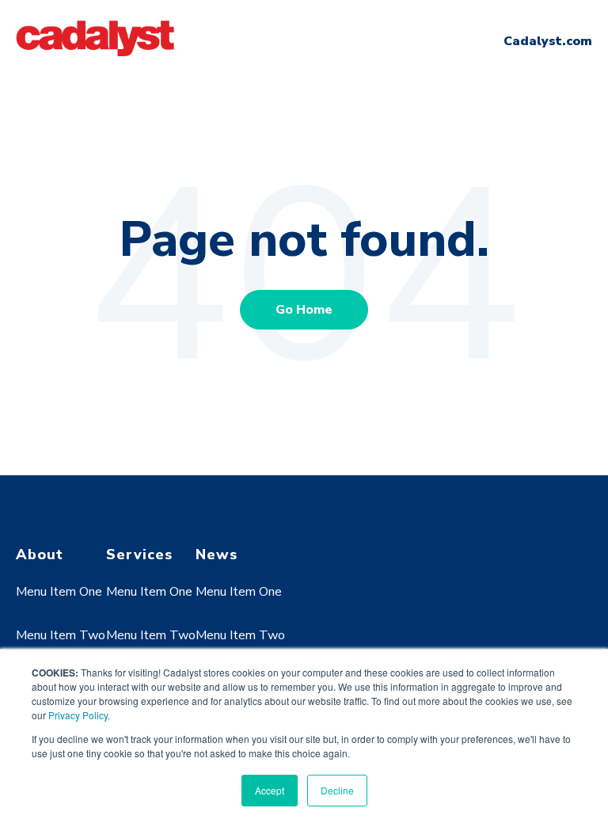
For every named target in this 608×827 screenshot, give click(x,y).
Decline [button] (337, 790)
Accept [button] (269, 790)
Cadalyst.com (548, 41)
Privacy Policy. (79, 715)
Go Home (304, 309)
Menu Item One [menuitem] (59, 591)
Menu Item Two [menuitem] (60, 635)
